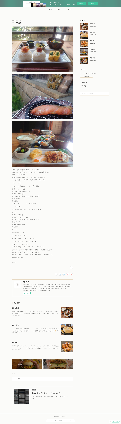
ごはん (94, 73)
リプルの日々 (68, 9)
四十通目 (15, 342)
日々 (82, 73)
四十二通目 (15, 308)
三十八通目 (92, 58)
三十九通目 (92, 49)
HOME (50, 9)
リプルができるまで (86, 76)
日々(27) (14, 262)
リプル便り (59, 9)
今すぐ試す (82, 3)
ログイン (93, 3)
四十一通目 (15, 325)
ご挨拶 (88, 73)
